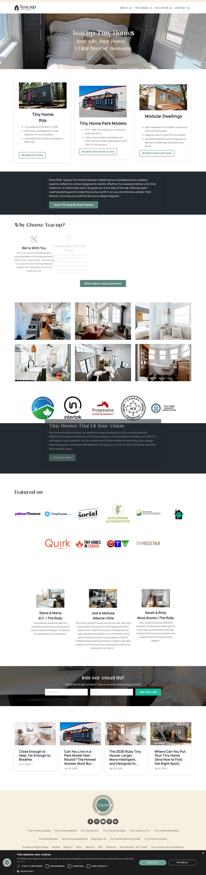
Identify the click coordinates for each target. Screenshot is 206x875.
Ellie (100, 847)
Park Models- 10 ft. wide (133, 847)
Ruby (79, 847)
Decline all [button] (182, 862)
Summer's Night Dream (35, 847)
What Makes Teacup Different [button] (103, 283)
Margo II (67, 847)
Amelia (56, 847)
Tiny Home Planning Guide (125, 838)
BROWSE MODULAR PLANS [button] (157, 153)
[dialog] (103, 862)
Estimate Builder (48, 838)
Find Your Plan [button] (62, 463)
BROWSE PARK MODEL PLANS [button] (98, 151)
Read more (21, 861)
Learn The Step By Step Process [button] (74, 204)
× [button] (203, 853)
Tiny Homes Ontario (114, 830)
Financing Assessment (75, 838)
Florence (111, 847)
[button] (75, 871)
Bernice (89, 847)
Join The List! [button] (148, 692)
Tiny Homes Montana (166, 830)
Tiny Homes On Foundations (167, 847)
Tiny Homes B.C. (89, 830)
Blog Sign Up (98, 838)
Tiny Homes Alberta (65, 830)
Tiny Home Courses (155, 838)
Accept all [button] (152, 862)
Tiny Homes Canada (39, 830)
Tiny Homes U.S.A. (140, 830)
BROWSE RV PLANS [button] (32, 155)
